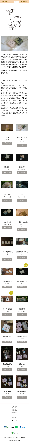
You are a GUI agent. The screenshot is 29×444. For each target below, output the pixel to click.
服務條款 (11, 440)
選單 (5, 2)
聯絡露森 (17, 440)
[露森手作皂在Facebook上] (13, 421)
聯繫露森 (14, 410)
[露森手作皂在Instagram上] (16, 421)
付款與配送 (15, 412)
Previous (4, 43)
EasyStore (23, 437)
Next (24, 43)
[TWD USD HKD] (16, 2)
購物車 (25, 2)
